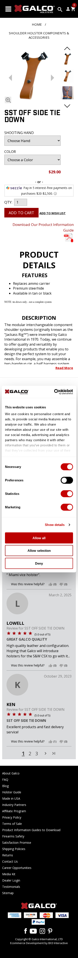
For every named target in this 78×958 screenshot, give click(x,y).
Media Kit (8, 874)
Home (37, 24)
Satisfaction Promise (16, 842)
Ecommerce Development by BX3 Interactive (39, 943)
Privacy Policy (11, 817)
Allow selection (39, 550)
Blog (5, 786)
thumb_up (50, 584)
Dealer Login (11, 880)
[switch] (67, 480)
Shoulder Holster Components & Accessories (39, 35)
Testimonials (11, 887)
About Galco (11, 773)
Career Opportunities (16, 868)
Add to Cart (21, 212)
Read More (64, 368)
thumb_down (61, 584)
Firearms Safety (13, 836)
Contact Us (10, 861)
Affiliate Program (14, 811)
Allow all (39, 538)
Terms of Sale (12, 824)
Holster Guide (11, 792)
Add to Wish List (52, 213)
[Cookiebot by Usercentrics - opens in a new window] (55, 392)
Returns (7, 855)
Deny (39, 563)
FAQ (5, 779)
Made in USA (11, 798)
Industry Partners (14, 805)
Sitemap (8, 893)
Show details (55, 525)
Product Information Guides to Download (31, 830)
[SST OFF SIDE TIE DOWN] (31, 77)
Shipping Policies (13, 849)
